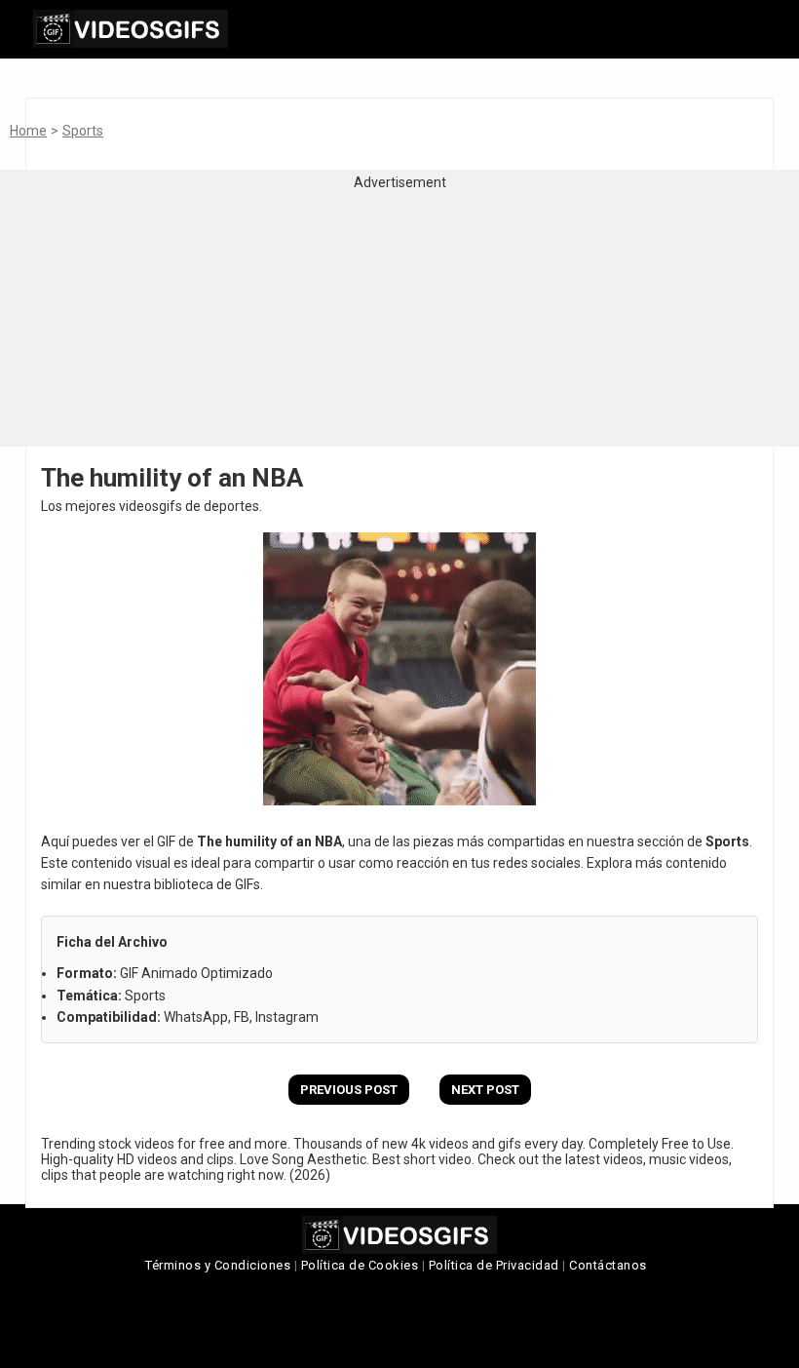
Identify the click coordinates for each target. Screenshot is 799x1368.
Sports (82, 130)
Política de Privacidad (494, 1265)
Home (28, 130)
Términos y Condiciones (217, 1265)
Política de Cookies (360, 1265)
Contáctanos (608, 1265)
